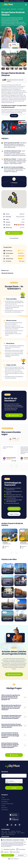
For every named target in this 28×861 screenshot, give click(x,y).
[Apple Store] (14, 814)
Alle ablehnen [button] (21, 855)
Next (16, 465)
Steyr (18, 832)
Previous (11, 465)
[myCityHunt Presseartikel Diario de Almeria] (7, 273)
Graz (6, 831)
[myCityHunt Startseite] (8, 4)
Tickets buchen (15, 415)
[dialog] (14, 849)
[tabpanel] (14, 180)
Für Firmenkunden (14, 238)
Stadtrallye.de (4, 809)
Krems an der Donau (10, 834)
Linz (9, 831)
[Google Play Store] (14, 819)
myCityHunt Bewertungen (7, 803)
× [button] (26, 839)
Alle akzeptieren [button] (7, 855)
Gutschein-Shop (5, 799)
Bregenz (22, 832)
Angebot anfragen (14, 514)
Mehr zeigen (14, 115)
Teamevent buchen (14, 508)
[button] (14, 858)
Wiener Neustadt (12, 832)
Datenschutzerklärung (14, 784)
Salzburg (13, 831)
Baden (2, 834)
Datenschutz (4, 807)
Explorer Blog (4, 801)
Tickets (3, 797)
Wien (2, 831)
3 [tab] (15, 185)
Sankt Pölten (4, 832)
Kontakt (3, 805)
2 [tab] (14, 185)
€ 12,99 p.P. (15, 233)
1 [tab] (12, 185)
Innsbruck (18, 831)
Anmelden (14, 788)
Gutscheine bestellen (15, 674)
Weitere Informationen (6, 846)
